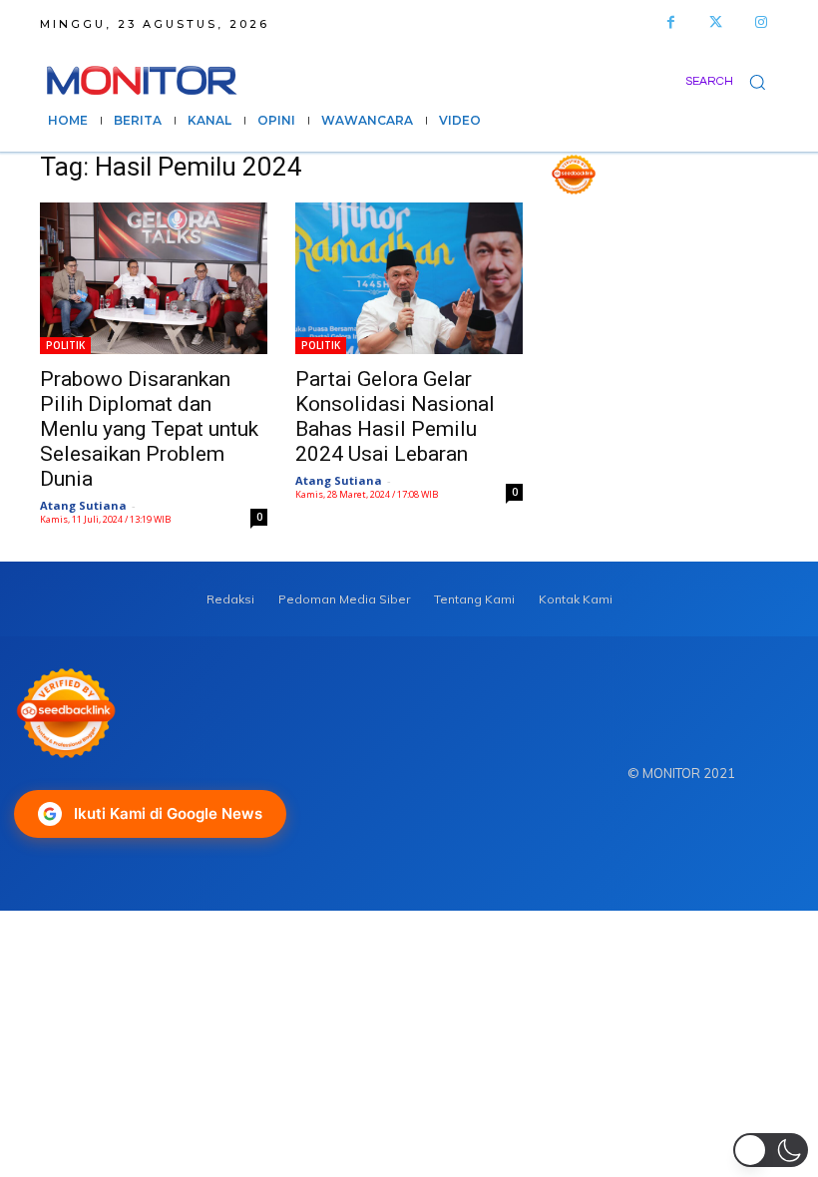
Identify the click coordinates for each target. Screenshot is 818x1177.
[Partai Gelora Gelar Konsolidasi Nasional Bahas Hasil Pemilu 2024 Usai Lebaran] (409, 278)
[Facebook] (670, 22)
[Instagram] (760, 22)
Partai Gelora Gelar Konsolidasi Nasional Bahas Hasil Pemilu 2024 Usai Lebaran (395, 416)
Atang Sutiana (83, 505)
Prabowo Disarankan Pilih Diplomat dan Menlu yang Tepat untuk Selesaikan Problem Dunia (149, 429)
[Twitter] (715, 22)
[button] (731, 81)
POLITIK (65, 345)
